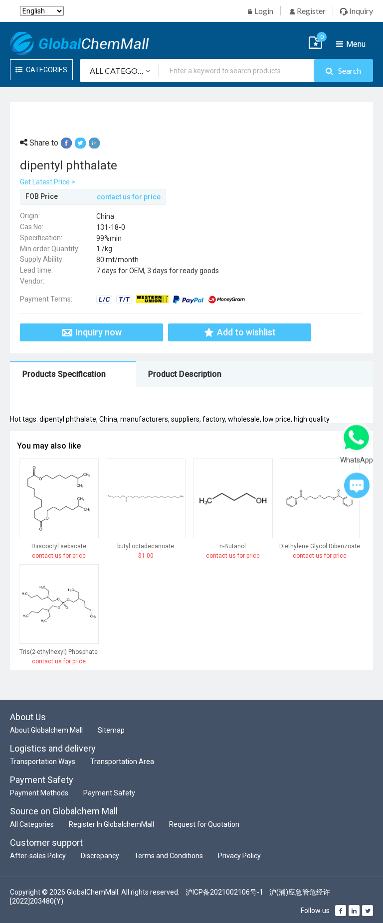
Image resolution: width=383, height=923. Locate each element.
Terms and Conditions (168, 856)
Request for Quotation (204, 824)
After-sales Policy (38, 856)
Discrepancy (100, 856)
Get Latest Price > (47, 182)
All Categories (32, 824)
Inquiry (360, 10)
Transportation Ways (42, 762)
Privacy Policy (239, 856)
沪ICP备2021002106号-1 (224, 892)
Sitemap (111, 730)
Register (310, 10)
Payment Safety (109, 793)
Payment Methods (39, 793)
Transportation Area (122, 762)
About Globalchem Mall (46, 730)
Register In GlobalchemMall (111, 824)
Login (263, 10)
